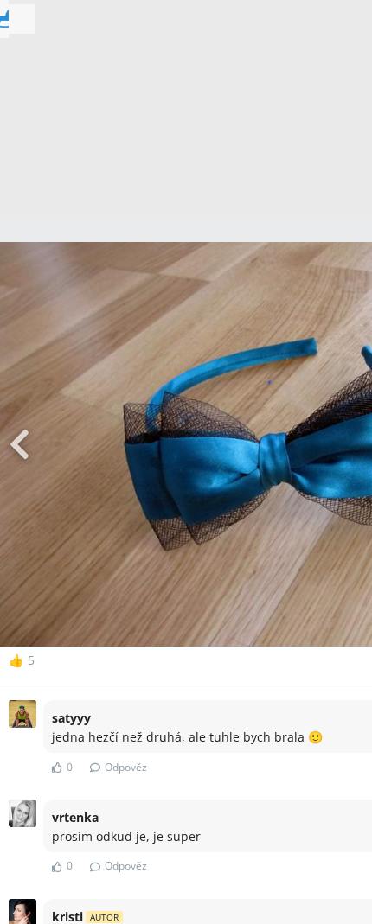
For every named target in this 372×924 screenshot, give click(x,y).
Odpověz (126, 767)
